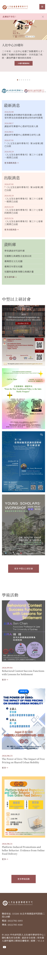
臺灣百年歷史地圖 (13, 266)
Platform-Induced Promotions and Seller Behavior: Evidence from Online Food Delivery (23, 850)
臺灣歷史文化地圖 (13, 261)
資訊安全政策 (28, 937)
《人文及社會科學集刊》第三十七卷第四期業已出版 (23, 211)
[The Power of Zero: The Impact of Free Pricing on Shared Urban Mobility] (23, 718)
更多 (4, 679)
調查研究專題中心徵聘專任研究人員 (22, 134)
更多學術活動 (24, 878)
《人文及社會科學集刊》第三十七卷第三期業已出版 (23, 223)
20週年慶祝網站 (23, 63)
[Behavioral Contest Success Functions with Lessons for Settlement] (23, 630)
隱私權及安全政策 (11, 937)
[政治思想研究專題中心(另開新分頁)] (13, 91)
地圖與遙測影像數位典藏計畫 (19, 271)
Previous (2, 91)
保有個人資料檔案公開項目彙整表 (23, 939)
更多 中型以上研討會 (23, 568)
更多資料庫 (9, 277)
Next (45, 91)
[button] (18, 80)
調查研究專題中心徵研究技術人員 (21, 126)
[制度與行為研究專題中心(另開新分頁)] (34, 91)
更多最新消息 (10, 162)
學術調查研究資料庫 (14, 250)
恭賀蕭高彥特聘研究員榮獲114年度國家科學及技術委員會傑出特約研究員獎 (23, 116)
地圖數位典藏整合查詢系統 (17, 256)
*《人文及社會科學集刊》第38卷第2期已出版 (23, 145)
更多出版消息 (10, 229)
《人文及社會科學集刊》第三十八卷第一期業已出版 (23, 156)
